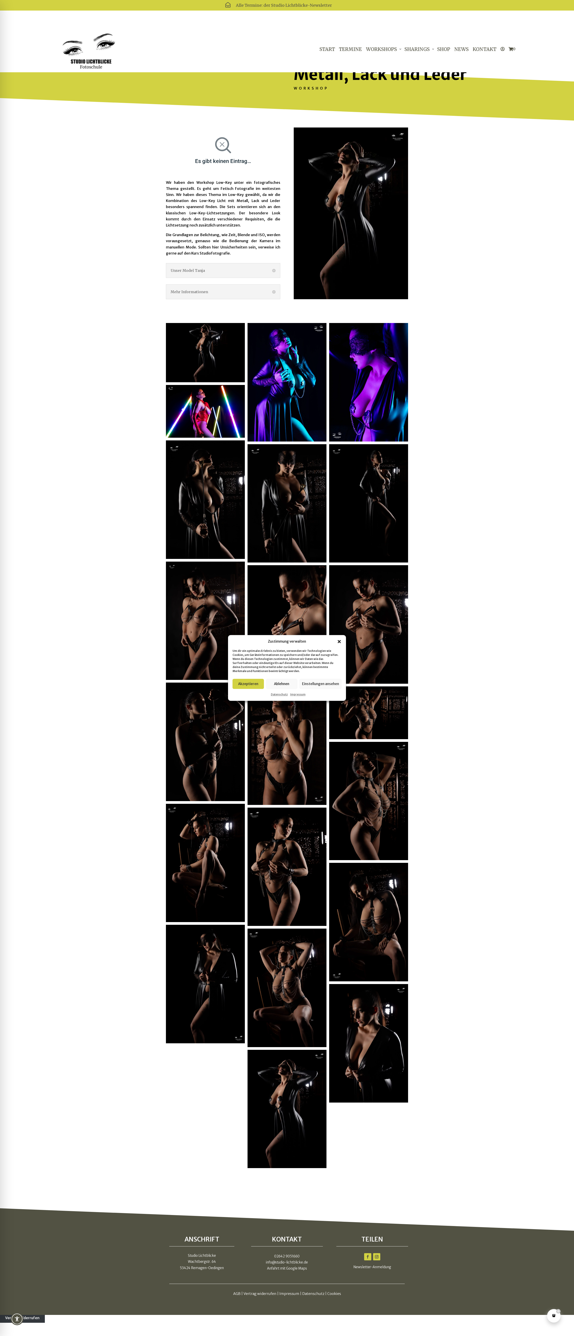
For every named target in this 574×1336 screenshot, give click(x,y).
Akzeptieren (248, 684)
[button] (339, 641)
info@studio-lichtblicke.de (287, 1262)
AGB (237, 1293)
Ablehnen (281, 684)
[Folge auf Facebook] (367, 1256)
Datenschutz (279, 694)
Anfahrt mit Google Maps (287, 1268)
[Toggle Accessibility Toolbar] (17, 1319)
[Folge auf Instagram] (376, 1256)
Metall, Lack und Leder (380, 74)
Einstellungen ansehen (320, 684)
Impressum (298, 694)
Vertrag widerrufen (260, 1293)
